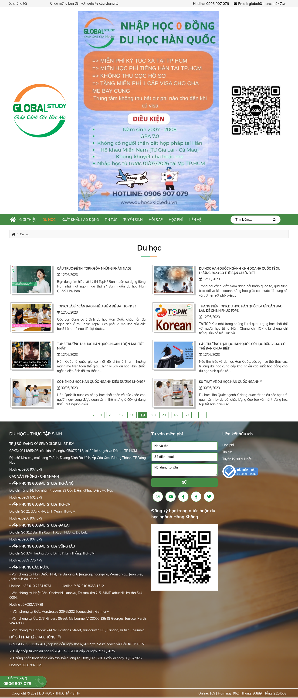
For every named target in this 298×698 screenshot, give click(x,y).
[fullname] (184, 445)
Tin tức (227, 452)
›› (203, 415)
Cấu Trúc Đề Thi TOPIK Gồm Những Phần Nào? (94, 268)
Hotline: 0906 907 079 (211, 3)
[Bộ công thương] (240, 471)
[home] (40, 110)
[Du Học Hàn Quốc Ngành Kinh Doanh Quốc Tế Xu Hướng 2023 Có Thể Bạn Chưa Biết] (173, 279)
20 (153, 415)
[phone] (184, 456)
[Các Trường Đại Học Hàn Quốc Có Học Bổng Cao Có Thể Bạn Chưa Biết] (173, 355)
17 (121, 415)
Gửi (184, 482)
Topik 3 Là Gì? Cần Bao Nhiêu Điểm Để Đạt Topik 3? (96, 306)
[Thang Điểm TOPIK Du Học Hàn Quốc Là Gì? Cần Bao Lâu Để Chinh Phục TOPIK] (173, 317)
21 (164, 415)
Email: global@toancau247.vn (261, 3)
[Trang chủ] (12, 219)
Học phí (228, 445)
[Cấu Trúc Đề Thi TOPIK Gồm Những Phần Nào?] (31, 279)
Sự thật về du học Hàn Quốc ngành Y (230, 381)
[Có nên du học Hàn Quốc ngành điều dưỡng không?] (31, 392)
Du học (149, 247)
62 (176, 415)
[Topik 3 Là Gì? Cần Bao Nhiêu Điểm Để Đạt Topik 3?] (31, 317)
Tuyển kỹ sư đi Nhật (236, 459)
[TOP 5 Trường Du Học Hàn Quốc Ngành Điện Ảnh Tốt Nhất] (31, 355)
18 (132, 415)
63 (187, 415)
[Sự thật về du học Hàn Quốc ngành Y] (173, 392)
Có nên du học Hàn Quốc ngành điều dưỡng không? (101, 381)
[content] (184, 469)
